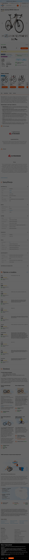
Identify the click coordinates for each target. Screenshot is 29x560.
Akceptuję (11, 558)
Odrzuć (6, 558)
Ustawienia (2, 558)
